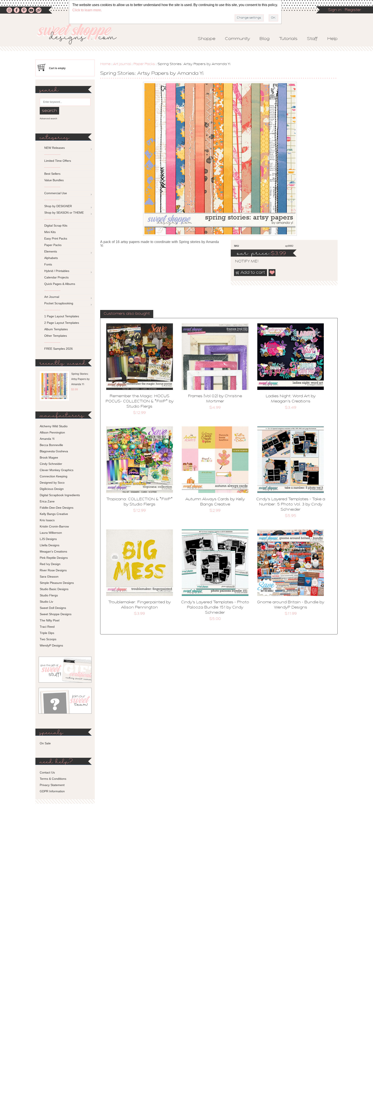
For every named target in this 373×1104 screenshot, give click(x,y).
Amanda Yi (47, 438)
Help (332, 39)
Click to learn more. (87, 10)
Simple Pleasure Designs (57, 583)
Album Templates (56, 329)
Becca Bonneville (51, 445)
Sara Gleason (49, 576)
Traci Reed (47, 626)
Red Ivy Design (50, 564)
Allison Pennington (52, 432)
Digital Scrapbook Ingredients (60, 495)
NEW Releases (54, 147)
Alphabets (51, 258)
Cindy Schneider (51, 463)
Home (105, 64)
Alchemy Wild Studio (54, 426)
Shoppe (206, 39)
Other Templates (55, 335)
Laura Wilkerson (51, 532)
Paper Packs (144, 64)
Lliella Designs (49, 545)
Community (237, 39)
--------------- (52, 154)
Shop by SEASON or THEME (64, 212)
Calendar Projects (56, 277)
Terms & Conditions (53, 778)
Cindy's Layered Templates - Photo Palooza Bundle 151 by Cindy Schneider (215, 608)
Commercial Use (55, 193)
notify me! (243, 261)
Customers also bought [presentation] (127, 314)
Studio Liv (46, 601)
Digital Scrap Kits (55, 225)
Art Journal (122, 64)
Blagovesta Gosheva (54, 451)
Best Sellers (52, 173)
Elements (50, 251)
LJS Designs (48, 539)
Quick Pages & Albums (59, 284)
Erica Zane (47, 501)
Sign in (334, 10)
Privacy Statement (52, 785)
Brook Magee (49, 457)
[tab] (126, 314)
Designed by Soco (52, 482)
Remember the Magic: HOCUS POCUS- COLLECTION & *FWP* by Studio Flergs (140, 401)
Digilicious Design (52, 489)
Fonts (48, 264)
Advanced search (48, 118)
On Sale (45, 743)
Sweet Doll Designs (53, 608)
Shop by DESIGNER (58, 206)
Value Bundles (54, 180)
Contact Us (47, 772)
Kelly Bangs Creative (54, 514)
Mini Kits (50, 232)
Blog (264, 39)
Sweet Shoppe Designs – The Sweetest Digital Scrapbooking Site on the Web (80, 33)
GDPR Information (52, 791)
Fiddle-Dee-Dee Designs (56, 507)
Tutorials (288, 39)
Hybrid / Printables (56, 271)
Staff (312, 39)
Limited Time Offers (57, 160)
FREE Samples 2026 (58, 348)
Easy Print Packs (55, 238)
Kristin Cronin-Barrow (54, 526)
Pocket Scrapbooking (58, 303)
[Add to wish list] (272, 272)
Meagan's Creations (53, 551)
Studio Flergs (49, 595)
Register (353, 10)
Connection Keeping (53, 476)
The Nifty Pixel (49, 620)
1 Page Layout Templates (61, 316)
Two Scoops (48, 639)
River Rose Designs (53, 570)
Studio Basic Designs (54, 589)
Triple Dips (47, 633)
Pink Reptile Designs (54, 557)
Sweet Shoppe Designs (55, 614)
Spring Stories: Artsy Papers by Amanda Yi (80, 379)
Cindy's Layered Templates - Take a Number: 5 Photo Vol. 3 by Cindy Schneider (290, 504)
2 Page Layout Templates (61, 322)
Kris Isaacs (47, 520)
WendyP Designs (51, 645)
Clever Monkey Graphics (56, 470)
